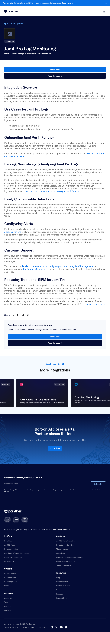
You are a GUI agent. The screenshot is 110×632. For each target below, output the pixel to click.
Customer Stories (63, 586)
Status (6, 586)
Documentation (10, 577)
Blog (58, 577)
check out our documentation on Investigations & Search (51, 191)
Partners (7, 610)
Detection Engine (11, 549)
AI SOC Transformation (65, 541)
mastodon (66, 627)
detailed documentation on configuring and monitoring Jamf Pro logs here (57, 266)
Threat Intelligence (63, 565)
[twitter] (13, 315)
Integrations (9, 561)
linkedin (52, 627)
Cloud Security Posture (65, 561)
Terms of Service (11, 627)
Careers (7, 606)
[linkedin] (18, 315)
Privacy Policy (28, 627)
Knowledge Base (10, 582)
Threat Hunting (62, 549)
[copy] (27, 315)
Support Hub (61, 598)
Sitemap (42, 627)
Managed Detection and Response (69, 557)
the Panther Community (35, 269)
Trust (6, 602)
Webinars (60, 590)
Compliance (60, 553)
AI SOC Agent (9, 545)
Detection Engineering (65, 545)
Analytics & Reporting (13, 557)
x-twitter (56, 627)
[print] (23, 315)
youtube (61, 627)
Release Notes (10, 573)
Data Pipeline (9, 541)
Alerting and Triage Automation (16, 553)
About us (8, 598)
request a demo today (94, 304)
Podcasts (59, 594)
